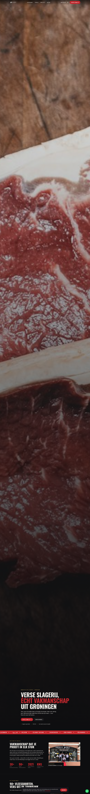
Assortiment (30, 2)
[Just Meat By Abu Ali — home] (13, 2)
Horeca (36, 2)
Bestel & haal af (75, 2)
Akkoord (64, 790)
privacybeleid (48, 790)
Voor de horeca (38, 719)
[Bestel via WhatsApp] (68, 2)
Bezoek (48, 2)
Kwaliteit (42, 2)
